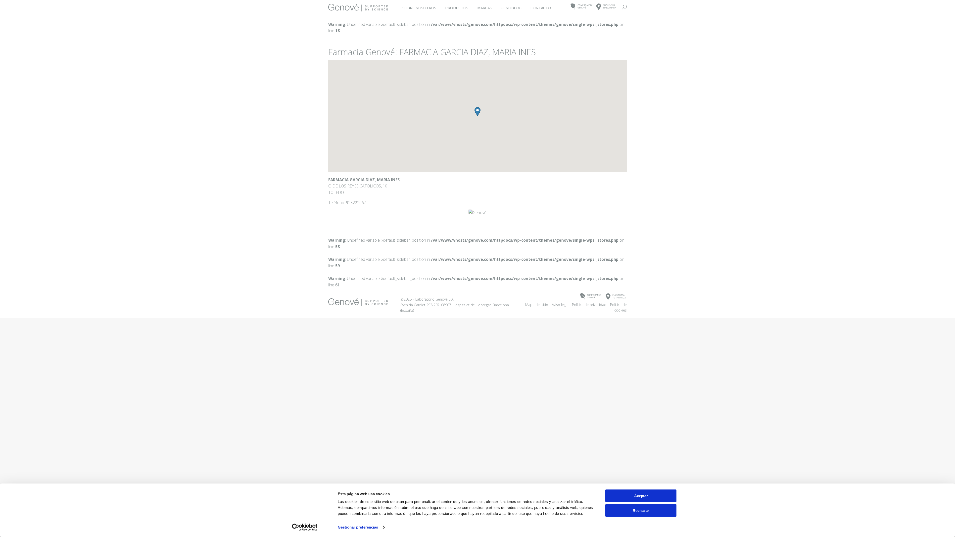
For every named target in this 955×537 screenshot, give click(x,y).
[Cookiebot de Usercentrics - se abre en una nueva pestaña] (305, 527)
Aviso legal (560, 304)
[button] (477, 111)
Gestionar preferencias (358, 527)
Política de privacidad (589, 304)
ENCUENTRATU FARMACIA (606, 6)
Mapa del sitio (536, 304)
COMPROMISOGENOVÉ (581, 6)
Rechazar (641, 510)
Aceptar (641, 496)
